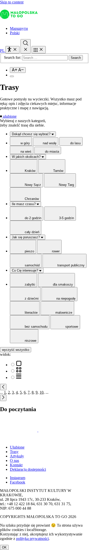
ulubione (10, 116)
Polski (15, 33)
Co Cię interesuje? (25, 270)
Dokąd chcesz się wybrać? (31, 134)
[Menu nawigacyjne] (39, 49)
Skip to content (11, 2)
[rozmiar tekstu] (18, 70)
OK (4, 547)
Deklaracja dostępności (28, 469)
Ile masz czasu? (24, 204)
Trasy (14, 452)
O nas (14, 460)
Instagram (17, 478)
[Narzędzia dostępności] (12, 49)
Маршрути (19, 28)
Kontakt (16, 465)
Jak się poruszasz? (26, 237)
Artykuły (17, 456)
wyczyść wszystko (15, 350)
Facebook (17, 482)
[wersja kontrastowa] (12, 76)
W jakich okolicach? (27, 157)
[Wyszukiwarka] (26, 46)
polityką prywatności (32, 538)
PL (2, 51)
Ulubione (17, 447)
